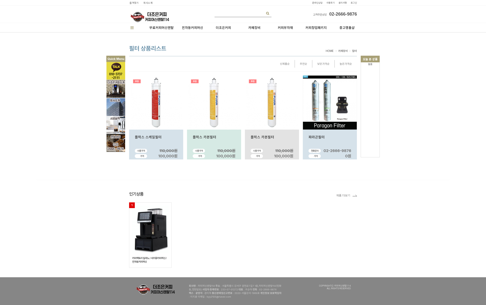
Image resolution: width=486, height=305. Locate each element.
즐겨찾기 (134, 2)
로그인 (354, 2)
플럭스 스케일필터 (148, 137)
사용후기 (330, 2)
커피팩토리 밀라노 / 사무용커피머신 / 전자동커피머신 (149, 260)
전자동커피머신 (192, 28)
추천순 (303, 63)
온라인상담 (317, 2)
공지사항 (342, 2)
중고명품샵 (347, 28)
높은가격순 (346, 63)
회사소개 (147, 2)
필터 (354, 51)
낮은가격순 (323, 63)
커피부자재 (285, 28)
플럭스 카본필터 (204, 137)
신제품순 (285, 63)
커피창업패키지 (316, 28)
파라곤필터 (316, 137)
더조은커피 (223, 28)
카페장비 (254, 28)
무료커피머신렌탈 (161, 28)
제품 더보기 (343, 195)
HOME (330, 50)
